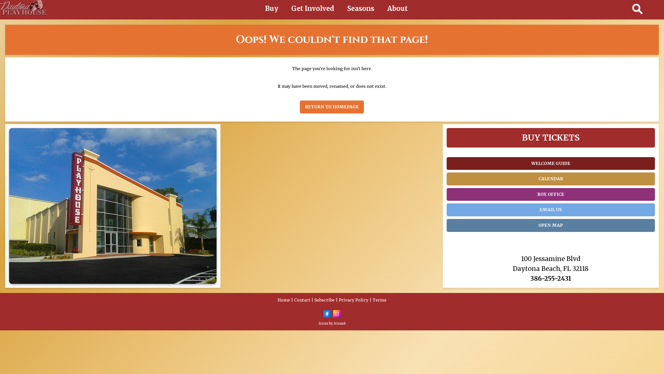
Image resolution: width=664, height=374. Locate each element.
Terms (379, 300)
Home (284, 300)
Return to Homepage (332, 106)
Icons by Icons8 (332, 323)
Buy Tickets (551, 137)
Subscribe (324, 300)
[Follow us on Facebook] (327, 316)
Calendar (550, 178)
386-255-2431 (550, 279)
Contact (302, 300)
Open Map (550, 225)
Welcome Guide (550, 163)
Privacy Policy (353, 300)
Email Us (551, 209)
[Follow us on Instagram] (337, 316)
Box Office (550, 194)
